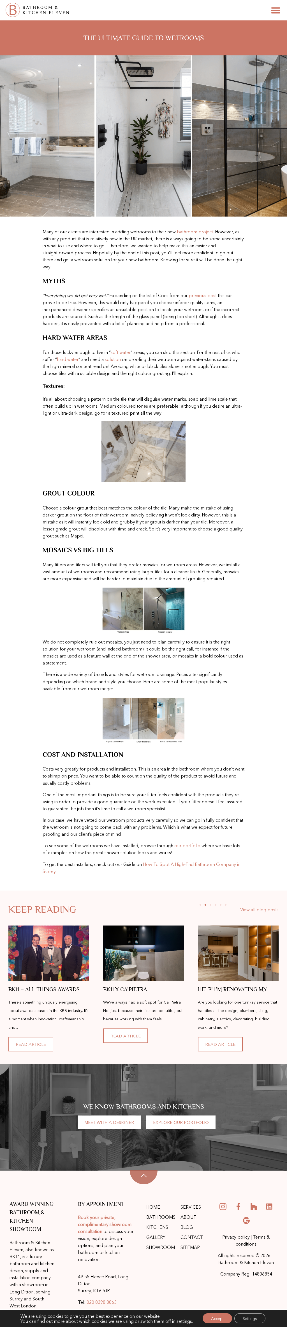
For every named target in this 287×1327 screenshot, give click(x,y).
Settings (250, 1318)
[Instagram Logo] (223, 1207)
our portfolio (187, 845)
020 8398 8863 (102, 1302)
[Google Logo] (246, 1221)
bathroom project (195, 231)
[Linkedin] (269, 1207)
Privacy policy (236, 1237)
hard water (67, 359)
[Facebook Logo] (239, 1207)
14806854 (262, 1273)
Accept (217, 1318)
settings (184, 1320)
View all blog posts (259, 909)
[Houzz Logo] (254, 1207)
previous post (203, 295)
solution (113, 359)
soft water (121, 352)
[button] (275, 10)
